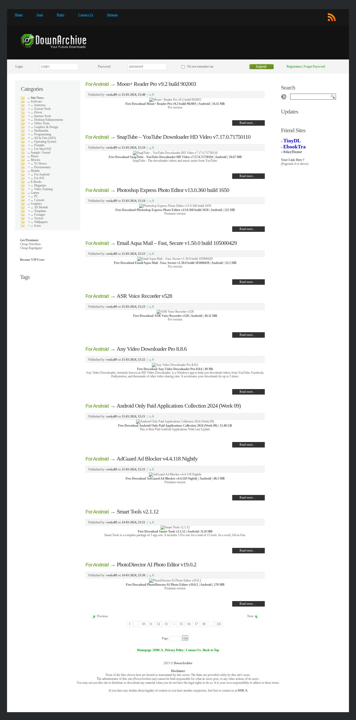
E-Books (36, 182)
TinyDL (292, 140)
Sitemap (112, 15)
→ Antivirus (38, 105)
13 (166, 624)
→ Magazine (38, 185)
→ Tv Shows (38, 163)
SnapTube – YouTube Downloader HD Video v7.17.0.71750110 (183, 137)
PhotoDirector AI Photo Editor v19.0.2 (156, 564)
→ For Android (40, 174)
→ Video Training (41, 189)
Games (35, 193)
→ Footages (37, 214)
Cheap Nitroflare (30, 244)
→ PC (34, 196)
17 (196, 624)
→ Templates (38, 211)
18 (203, 624)
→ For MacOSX (40, 149)
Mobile (35, 171)
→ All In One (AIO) (43, 138)
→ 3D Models (39, 207)
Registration (294, 66)
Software (36, 101)
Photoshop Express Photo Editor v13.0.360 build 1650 (173, 190)
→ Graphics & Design (44, 127)
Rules (60, 15)
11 (150, 624)
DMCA (243, 690)
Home (19, 15)
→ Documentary (40, 167)
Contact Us (85, 15)
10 (143, 624)
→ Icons (35, 225)
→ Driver (36, 112)
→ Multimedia (39, 130)
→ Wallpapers (39, 222)
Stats (39, 15)
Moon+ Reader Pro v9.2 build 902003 (156, 84)
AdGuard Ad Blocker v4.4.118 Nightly (157, 458)
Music (35, 156)
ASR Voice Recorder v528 (144, 296)
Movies (35, 160)
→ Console (37, 200)
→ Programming (40, 134)
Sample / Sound (40, 152)
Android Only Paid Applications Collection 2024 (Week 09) (178, 405)
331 (219, 624)
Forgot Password (314, 66)
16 (188, 624)
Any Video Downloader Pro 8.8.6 (151, 349)
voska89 (111, 94)
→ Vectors (37, 218)
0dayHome (292, 152)
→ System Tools (40, 109)
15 (181, 624)
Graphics (36, 203)
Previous (102, 616)
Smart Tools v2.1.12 (137, 511)
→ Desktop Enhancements (46, 120)
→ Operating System (43, 141)
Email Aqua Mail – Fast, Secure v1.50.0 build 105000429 (177, 243)
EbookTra (294, 146)
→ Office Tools (40, 123)
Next (250, 616)
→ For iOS (37, 178)
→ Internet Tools (40, 116)
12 (158, 624)
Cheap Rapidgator (31, 248)
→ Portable (37, 145)
